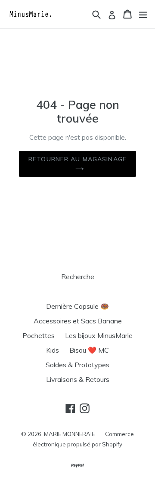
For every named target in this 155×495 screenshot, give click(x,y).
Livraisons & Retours (77, 379)
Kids (52, 350)
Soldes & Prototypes (77, 364)
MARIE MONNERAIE (69, 433)
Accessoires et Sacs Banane (78, 321)
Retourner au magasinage (77, 159)
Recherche (77, 276)
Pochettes (38, 335)
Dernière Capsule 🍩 (77, 306)
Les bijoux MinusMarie (99, 335)
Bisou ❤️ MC (89, 350)
